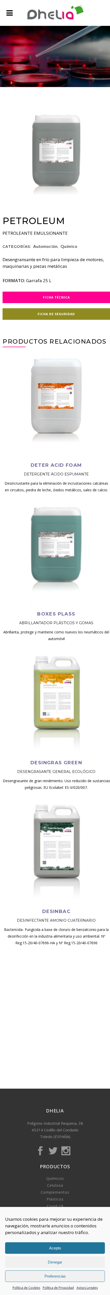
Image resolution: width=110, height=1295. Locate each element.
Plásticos (55, 1199)
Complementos (55, 1192)
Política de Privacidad (58, 1288)
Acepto (55, 1248)
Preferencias (55, 1276)
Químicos (55, 1178)
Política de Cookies (26, 1288)
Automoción (45, 246)
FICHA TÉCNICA (56, 297)
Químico (69, 246)
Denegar (55, 1262)
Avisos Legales (87, 1288)
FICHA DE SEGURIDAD (56, 314)
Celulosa (55, 1185)
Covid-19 (55, 1206)
